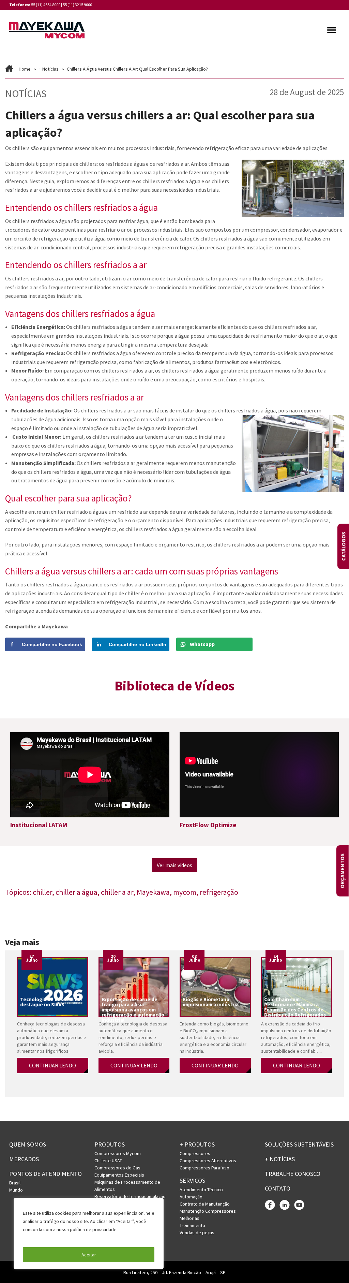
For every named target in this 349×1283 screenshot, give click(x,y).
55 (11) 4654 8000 (45, 4)
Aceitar (88, 1255)
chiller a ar (117, 892)
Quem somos (27, 1144)
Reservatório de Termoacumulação (130, 1196)
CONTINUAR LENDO (52, 1065)
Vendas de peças (197, 1232)
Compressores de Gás (117, 1168)
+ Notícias (49, 69)
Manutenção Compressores (208, 1211)
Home (25, 69)
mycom (184, 892)
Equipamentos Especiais (119, 1175)
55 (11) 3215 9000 (77, 4)
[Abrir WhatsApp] (332, 1265)
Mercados (24, 1159)
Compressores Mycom (117, 1153)
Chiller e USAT (108, 1160)
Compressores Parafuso (204, 1168)
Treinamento (192, 1225)
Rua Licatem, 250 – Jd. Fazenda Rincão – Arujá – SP (174, 1272)
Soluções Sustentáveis (299, 1144)
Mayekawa (153, 892)
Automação (191, 1197)
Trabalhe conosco (292, 1174)
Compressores (195, 1153)
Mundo (16, 1190)
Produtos (109, 1144)
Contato (277, 1188)
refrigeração (219, 892)
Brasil (14, 1183)
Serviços (192, 1180)
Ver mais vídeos (174, 865)
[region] (89, 1233)
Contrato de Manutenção (205, 1204)
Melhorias (189, 1218)
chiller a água (76, 892)
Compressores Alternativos (208, 1160)
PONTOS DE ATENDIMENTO (45, 1174)
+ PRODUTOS (197, 1144)
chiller (42, 892)
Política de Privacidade (47, 1238)
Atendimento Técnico (201, 1189)
